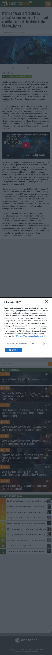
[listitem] (26, 343)
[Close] (47, 302)
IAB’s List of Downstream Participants (29, 336)
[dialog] (26, 327)
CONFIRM (13, 350)
